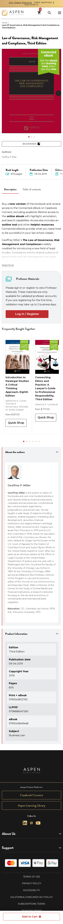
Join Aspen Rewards (20, 2)
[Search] (49, 13)
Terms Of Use (31, 876)
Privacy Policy (31, 883)
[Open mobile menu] (59, 13)
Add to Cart (29, 916)
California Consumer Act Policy (31, 897)
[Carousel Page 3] (34, 136)
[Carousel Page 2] (31, 136)
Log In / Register (27, 314)
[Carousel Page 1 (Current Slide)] (29, 136)
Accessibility (31, 890)
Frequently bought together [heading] (18, 329)
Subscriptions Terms (31, 903)
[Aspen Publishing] (12, 13)
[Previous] (4, 93)
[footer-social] (25, 823)
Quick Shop (16, 422)
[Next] (58, 93)
